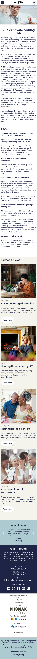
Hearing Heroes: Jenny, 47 (17, 366)
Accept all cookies (18, 651)
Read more (7, 320)
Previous (3, 533)
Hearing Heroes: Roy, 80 (15, 428)
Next (33, 533)
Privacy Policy (18, 632)
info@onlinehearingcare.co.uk (18, 580)
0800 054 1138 (18, 568)
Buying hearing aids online (17, 303)
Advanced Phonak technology (12, 491)
